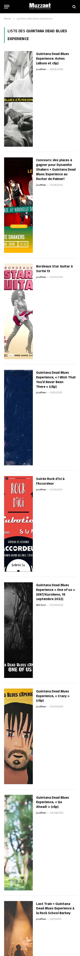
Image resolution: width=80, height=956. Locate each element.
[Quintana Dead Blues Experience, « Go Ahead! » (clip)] (18, 842)
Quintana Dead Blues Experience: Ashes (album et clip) (52, 58)
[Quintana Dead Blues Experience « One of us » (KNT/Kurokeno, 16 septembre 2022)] (18, 630)
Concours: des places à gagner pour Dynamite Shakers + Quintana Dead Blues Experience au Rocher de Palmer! (56, 169)
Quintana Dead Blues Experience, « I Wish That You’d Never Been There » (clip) (56, 379)
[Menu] (6, 6)
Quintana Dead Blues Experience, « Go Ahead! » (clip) (52, 802)
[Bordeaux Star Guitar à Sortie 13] (18, 311)
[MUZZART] (40, 6)
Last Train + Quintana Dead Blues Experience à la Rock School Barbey (55, 908)
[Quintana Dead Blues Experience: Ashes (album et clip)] (18, 99)
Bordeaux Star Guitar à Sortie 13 (54, 269)
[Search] (74, 6)
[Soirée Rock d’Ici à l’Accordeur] (18, 524)
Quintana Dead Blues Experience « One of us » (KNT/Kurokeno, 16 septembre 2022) (55, 592)
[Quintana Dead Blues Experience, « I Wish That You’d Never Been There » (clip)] (18, 417)
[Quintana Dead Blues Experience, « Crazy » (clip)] (18, 736)
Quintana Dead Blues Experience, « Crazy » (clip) (53, 696)
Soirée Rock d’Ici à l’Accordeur (50, 481)
